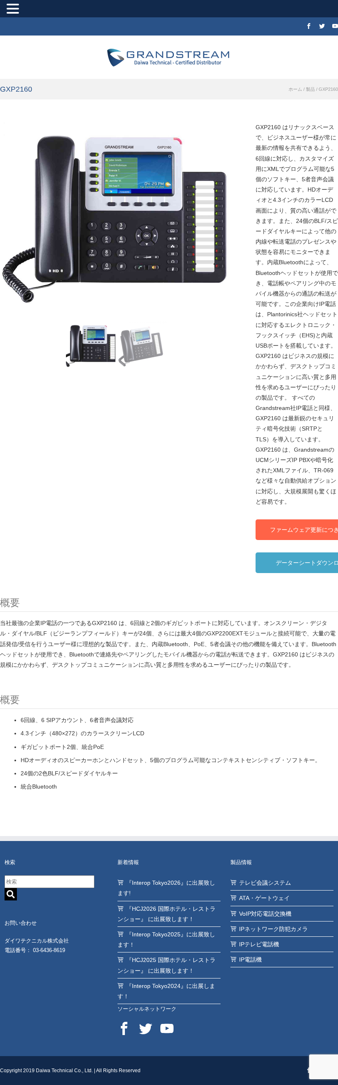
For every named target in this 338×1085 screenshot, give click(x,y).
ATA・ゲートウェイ (264, 898)
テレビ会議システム (265, 882)
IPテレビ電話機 (259, 944)
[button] (14, 9)
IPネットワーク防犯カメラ (273, 929)
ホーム (295, 89)
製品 (310, 89)
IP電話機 (250, 959)
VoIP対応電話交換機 (265, 913)
